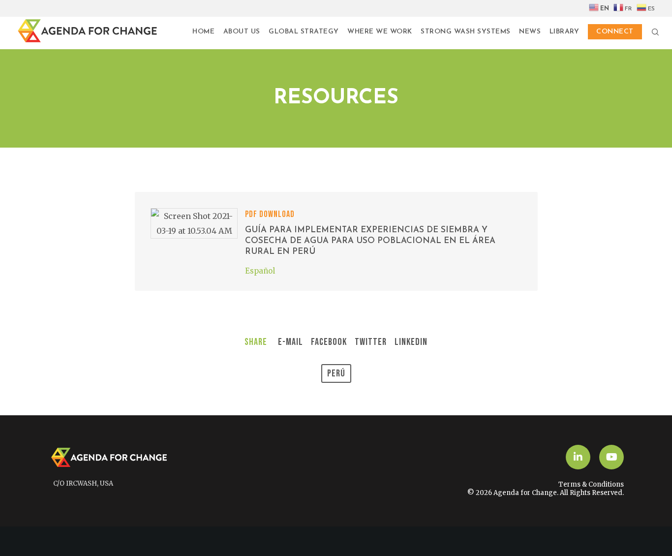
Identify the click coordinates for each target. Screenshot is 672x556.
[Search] (651, 32)
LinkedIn (411, 342)
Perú (336, 373)
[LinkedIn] (578, 457)
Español (260, 271)
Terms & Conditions (591, 484)
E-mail (290, 342)
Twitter (371, 342)
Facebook (329, 342)
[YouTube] (611, 457)
